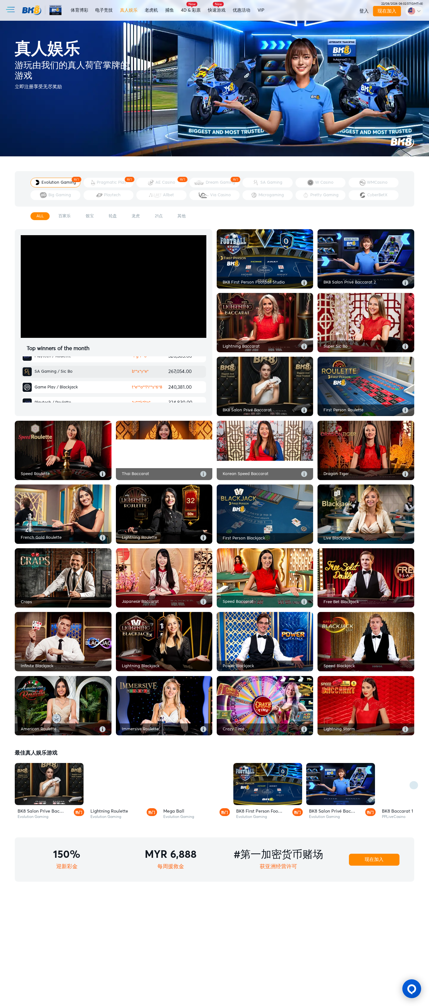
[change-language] (414, 11)
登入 (364, 11)
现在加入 (386, 11)
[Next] (414, 785)
